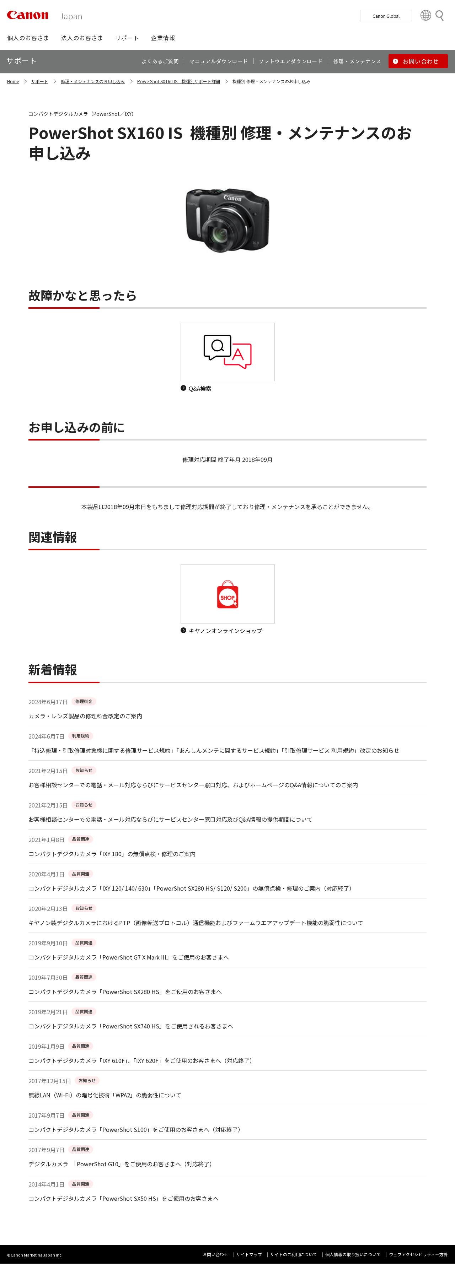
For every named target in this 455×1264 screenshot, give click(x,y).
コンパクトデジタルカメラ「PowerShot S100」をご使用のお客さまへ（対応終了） (135, 1129)
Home (13, 81)
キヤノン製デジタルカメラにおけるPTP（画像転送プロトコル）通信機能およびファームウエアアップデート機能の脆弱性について (195, 922)
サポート (39, 81)
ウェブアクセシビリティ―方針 (418, 1254)
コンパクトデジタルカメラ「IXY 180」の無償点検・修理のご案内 (112, 853)
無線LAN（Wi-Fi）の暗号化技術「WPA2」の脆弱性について (104, 1095)
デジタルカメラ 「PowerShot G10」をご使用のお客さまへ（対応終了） (121, 1164)
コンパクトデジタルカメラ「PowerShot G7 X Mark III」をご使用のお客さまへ (128, 957)
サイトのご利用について (293, 1254)
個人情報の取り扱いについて (353, 1254)
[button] (28, 37)
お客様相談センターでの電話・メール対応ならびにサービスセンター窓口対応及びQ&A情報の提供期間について (170, 819)
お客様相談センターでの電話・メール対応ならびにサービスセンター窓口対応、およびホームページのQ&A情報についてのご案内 (193, 784)
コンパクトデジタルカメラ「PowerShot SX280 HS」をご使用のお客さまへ (125, 991)
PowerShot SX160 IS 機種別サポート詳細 (178, 81)
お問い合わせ (215, 1254)
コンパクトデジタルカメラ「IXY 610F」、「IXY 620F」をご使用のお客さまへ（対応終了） (141, 1060)
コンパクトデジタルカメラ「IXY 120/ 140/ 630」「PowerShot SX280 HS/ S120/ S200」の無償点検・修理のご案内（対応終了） (191, 888)
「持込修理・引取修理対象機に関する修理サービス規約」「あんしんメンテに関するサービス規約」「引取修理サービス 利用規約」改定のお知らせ (214, 750)
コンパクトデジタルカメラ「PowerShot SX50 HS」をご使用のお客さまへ (123, 1198)
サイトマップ (249, 1254)
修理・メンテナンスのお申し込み (93, 81)
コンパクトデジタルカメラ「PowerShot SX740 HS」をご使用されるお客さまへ (130, 1026)
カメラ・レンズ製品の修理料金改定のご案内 (85, 716)
